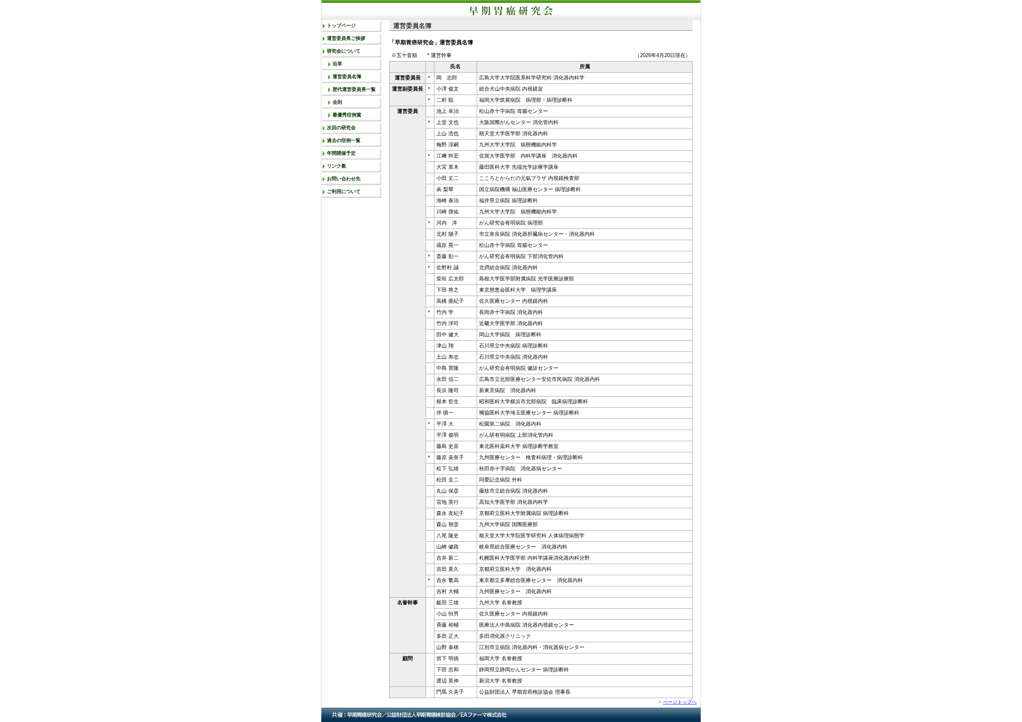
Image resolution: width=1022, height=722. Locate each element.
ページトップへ (680, 701)
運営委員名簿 (347, 76)
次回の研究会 (341, 127)
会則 (337, 102)
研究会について (343, 51)
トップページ (341, 25)
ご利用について (343, 191)
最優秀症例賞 (347, 115)
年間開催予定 (341, 153)
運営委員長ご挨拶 (346, 38)
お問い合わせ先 (343, 178)
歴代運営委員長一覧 (354, 89)
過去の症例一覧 (343, 140)
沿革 (337, 64)
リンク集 (336, 166)
